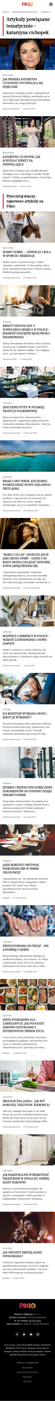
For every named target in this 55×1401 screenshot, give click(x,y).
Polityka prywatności (27, 1372)
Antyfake (23, 1351)
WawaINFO (45, 1345)
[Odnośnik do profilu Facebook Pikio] (17, 1334)
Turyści (24, 1348)
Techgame (8, 1351)
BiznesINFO (28, 1345)
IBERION (28, 1314)
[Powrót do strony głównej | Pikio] (27, 4)
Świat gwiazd (23, 1355)
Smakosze (32, 1348)
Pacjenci (37, 1345)
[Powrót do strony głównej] (27, 1306)
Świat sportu (34, 1355)
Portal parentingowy (36, 1351)
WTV (18, 1348)
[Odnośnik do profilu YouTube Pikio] (31, 1334)
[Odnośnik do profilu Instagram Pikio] (38, 1334)
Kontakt (27, 1381)
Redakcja (27, 1377)
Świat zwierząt (43, 1348)
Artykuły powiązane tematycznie (25, 12)
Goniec (43, 1355)
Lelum (19, 1345)
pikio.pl (6, 12)
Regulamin (27, 1368)
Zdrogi (16, 1351)
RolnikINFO (10, 1348)
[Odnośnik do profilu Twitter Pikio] (24, 1334)
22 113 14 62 (35, 1320)
